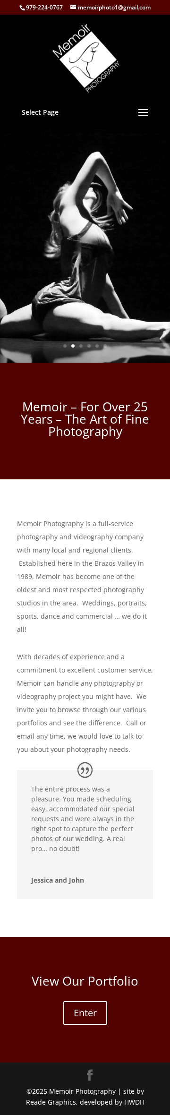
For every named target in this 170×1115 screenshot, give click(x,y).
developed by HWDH (112, 1102)
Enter (85, 1012)
